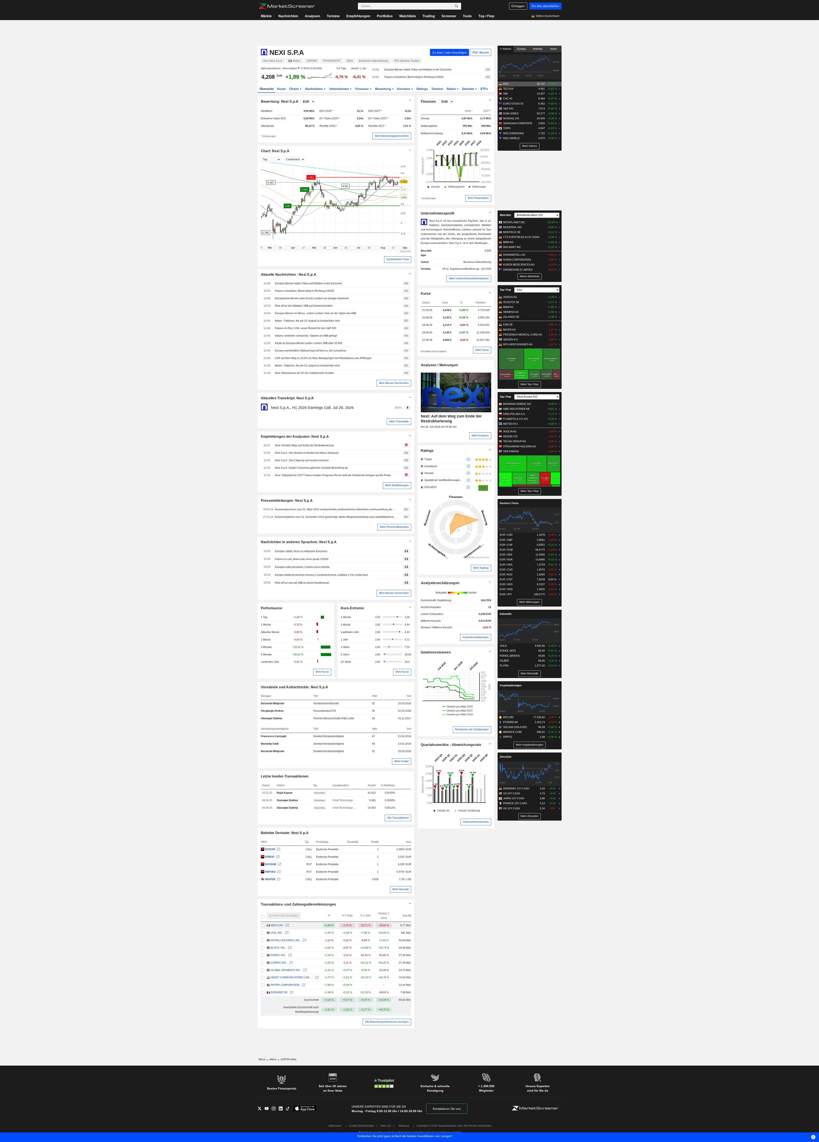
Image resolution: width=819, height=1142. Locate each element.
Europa (521, 48)
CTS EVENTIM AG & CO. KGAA (521, 237)
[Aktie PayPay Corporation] (303, 985)
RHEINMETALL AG (514, 254)
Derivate (468, 88)
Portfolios (385, 16)
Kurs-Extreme (352, 608)
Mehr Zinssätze (529, 816)
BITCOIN (508, 717)
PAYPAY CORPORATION (285, 984)
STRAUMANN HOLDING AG (519, 446)
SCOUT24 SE (511, 302)
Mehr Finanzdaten (478, 198)
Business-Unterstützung (477, 262)
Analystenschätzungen (440, 583)
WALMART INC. (512, 247)
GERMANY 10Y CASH (516, 788)
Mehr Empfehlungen (397, 485)
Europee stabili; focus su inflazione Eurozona (301, 551)
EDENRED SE (279, 992)
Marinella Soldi (270, 743)
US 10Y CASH (511, 793)
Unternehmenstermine (476, 821)
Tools (467, 16)
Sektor (452, 88)
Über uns (385, 1125)
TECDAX (508, 88)
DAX (505, 83)
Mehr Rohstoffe (529, 673)
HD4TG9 (270, 879)
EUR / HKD (506, 584)
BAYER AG (509, 329)
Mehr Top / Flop (530, 384)
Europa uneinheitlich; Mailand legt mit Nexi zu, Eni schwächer (310, 350)
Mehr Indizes (529, 145)
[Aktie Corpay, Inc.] (290, 963)
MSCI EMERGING (513, 133)
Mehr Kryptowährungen (529, 744)
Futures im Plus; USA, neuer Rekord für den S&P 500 (305, 328)
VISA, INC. (277, 932)
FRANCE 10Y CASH (515, 803)
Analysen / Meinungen (439, 365)
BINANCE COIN (512, 732)
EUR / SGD (506, 589)
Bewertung (383, 88)
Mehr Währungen (529, 602)
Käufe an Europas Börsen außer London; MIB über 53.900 (308, 343)
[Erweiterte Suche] (456, 6)
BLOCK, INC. (278, 947)
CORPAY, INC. (279, 962)
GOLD (503, 645)
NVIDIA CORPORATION (517, 259)
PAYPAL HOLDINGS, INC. (286, 940)
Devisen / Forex (509, 503)
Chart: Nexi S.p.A (275, 151)
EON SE (508, 324)
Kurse (281, 88)
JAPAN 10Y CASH (513, 798)
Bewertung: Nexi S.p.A (280, 101)
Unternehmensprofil (437, 213)
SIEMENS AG (511, 312)
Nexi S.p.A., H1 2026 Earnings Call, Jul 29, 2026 (312, 407)
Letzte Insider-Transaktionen (285, 776)
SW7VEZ (270, 871)
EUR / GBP (506, 539)
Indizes (506, 48)
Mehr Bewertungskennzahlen (392, 135)
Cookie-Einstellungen (361, 1125)
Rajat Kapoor (285, 792)
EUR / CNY (506, 579)
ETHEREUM (510, 722)
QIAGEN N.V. (510, 339)
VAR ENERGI (511, 451)
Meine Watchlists (529, 276)
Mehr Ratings (481, 567)
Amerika (537, 48)
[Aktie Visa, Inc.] (286, 933)
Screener (448, 16)
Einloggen (518, 6)
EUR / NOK (506, 559)
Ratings (422, 88)
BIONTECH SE (511, 232)
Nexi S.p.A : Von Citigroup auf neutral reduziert (301, 460)
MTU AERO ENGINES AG (518, 344)
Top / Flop (486, 16)
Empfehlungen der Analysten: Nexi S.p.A (295, 436)
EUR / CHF (506, 544)
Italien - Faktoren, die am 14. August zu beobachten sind (307, 320)
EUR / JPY (506, 594)
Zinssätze (505, 756)
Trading (429, 16)
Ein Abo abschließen (545, 6)
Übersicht (267, 88)
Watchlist (505, 215)
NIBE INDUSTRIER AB (516, 408)
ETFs (484, 88)
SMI (505, 93)
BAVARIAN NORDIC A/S (517, 404)
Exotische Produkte (327, 849)
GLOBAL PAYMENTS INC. (286, 970)
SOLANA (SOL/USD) (515, 727)
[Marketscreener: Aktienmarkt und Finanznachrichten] (286, 6)
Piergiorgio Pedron (272, 710)
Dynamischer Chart (397, 259)
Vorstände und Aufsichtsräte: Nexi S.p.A (294, 687)
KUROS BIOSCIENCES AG (518, 264)
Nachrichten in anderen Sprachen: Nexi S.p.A (299, 542)
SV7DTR (270, 849)
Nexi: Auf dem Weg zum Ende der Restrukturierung (304, 445)
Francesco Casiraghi (273, 736)
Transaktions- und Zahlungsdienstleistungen (298, 904)
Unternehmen (339, 88)
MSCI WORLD (511, 138)
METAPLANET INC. (514, 222)
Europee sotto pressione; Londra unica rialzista (302, 567)
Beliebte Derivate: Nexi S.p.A (285, 833)
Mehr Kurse (322, 671)
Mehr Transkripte (399, 421)
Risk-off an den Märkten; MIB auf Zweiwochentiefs (304, 305)
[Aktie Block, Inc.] (289, 948)
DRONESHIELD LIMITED (518, 269)
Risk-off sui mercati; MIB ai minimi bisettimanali (302, 582)
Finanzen (362, 88)
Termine (333, 16)
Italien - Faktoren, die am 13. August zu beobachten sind (307, 365)
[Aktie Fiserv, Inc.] (289, 955)
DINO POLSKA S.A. (514, 414)
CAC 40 (507, 98)
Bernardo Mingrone (272, 703)
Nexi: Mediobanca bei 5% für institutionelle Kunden (304, 373)
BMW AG (508, 242)
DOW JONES (510, 113)
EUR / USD (506, 534)
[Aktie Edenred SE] (291, 992)
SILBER (504, 660)
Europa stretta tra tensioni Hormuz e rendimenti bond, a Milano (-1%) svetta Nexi (321, 574)
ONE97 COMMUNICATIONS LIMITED (292, 977)
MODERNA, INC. (513, 227)
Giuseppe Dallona (271, 718)
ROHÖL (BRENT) (510, 655)
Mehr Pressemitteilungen (394, 526)
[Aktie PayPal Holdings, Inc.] (304, 940)
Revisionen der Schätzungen (472, 729)
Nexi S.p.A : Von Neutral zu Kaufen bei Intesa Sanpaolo (307, 452)
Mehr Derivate (400, 889)
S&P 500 (508, 108)
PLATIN (504, 665)
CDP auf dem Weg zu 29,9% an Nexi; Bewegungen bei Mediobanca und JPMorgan (323, 358)
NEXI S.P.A (277, 925)
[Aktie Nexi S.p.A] (278, 849)
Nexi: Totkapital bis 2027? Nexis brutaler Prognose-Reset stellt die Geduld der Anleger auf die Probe (333, 475)
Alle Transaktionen (398, 817)
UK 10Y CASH (511, 808)
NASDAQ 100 (511, 118)
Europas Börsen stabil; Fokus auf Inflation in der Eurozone (418, 69)
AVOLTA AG (509, 431)
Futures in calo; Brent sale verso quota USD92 (301, 559)
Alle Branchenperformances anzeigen (387, 1021)
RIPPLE (507, 736)
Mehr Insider (401, 761)
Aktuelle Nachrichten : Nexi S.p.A (288, 274)
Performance (271, 608)
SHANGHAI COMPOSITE (517, 123)
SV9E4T (269, 856)
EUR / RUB (506, 549)
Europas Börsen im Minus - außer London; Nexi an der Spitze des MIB (315, 313)
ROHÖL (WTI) (508, 650)
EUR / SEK (506, 554)
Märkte (266, 16)
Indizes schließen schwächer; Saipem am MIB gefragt (306, 335)
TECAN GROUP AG (514, 441)
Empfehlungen (358, 16)
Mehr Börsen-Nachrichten (394, 383)
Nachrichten (288, 16)
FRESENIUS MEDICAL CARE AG (522, 334)
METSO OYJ (510, 423)
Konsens (404, 88)
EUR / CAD (506, 569)
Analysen (312, 16)
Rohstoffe (506, 614)
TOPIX (507, 128)
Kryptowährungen (510, 685)
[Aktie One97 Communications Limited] (316, 977)
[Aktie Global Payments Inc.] (304, 970)
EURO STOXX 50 (513, 103)
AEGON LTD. (510, 436)
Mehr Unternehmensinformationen (469, 278)
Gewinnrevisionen (436, 652)
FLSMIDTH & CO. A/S (515, 418)
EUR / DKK (506, 564)
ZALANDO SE (511, 316)
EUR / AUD (506, 574)
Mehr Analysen (480, 435)
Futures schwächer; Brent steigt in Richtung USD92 (414, 77)
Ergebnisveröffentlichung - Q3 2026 (470, 268)
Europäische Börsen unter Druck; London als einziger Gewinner (312, 298)
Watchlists (407, 16)
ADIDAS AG (510, 297)
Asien (553, 48)
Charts (294, 88)
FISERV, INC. (278, 955)
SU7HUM (270, 864)
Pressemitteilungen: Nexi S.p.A (287, 500)
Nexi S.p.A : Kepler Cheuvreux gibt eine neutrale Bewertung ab (311, 467)
